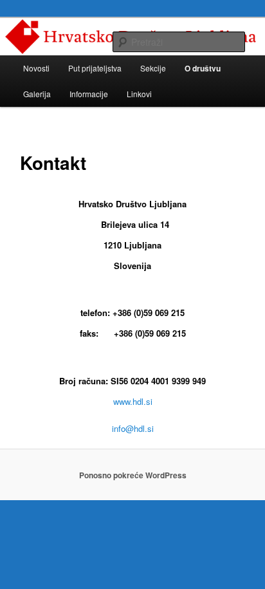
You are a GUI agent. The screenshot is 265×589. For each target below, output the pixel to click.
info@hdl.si (133, 428)
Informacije (88, 93)
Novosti (36, 67)
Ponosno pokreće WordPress (133, 475)
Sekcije (153, 67)
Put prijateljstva (95, 67)
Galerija (37, 93)
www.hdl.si (132, 401)
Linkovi (139, 93)
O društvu (203, 68)
